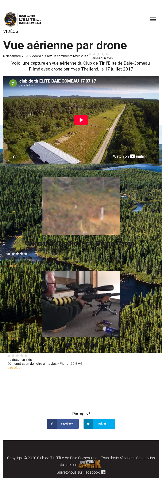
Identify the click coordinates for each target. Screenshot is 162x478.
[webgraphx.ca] (90, 464)
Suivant (12, 339)
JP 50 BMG (81, 345)
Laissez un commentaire (58, 56)
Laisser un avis (101, 58)
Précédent (15, 237)
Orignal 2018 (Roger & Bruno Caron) (81, 243)
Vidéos (34, 56)
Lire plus (13, 266)
